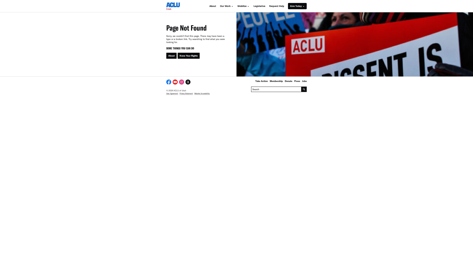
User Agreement (172, 93)
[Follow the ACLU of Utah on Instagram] (181, 82)
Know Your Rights (189, 55)
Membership (276, 81)
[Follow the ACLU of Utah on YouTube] (175, 82)
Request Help (276, 6)
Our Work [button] (225, 6)
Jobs (304, 81)
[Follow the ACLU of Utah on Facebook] (168, 82)
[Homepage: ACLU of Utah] (175, 6)
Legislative (259, 6)
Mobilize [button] (242, 6)
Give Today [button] (296, 6)
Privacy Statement (186, 93)
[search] (304, 89)
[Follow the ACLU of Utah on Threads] (188, 82)
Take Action (261, 81)
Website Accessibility (202, 93)
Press (297, 81)
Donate (288, 81)
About (212, 6)
